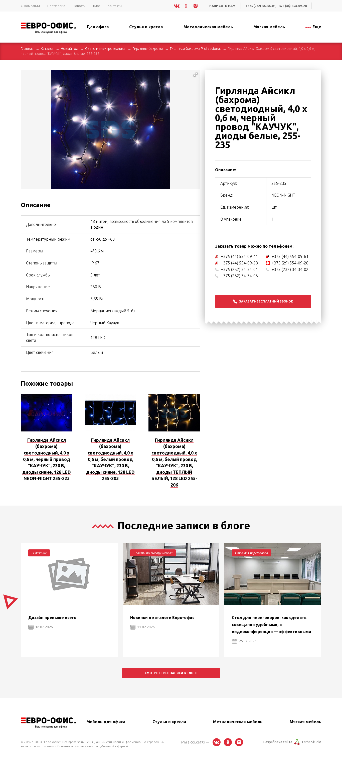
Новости (79, 6)
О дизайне (39, 552)
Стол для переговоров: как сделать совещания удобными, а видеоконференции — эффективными (271, 624)
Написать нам (222, 6)
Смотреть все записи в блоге (171, 673)
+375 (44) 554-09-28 (292, 6)
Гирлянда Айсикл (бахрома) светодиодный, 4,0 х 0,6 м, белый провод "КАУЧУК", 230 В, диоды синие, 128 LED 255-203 (110, 459)
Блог (96, 6)
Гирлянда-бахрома (148, 49)
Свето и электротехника (105, 49)
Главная (27, 49)
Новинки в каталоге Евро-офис (162, 617)
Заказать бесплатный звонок (266, 301)
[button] (196, 75)
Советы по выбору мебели (153, 552)
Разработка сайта (277, 742)
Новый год (69, 49)
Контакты (115, 6)
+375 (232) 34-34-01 (260, 6)
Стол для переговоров (251, 552)
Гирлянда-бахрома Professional (195, 49)
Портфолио (56, 6)
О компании (30, 6)
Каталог (47, 49)
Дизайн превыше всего (52, 617)
